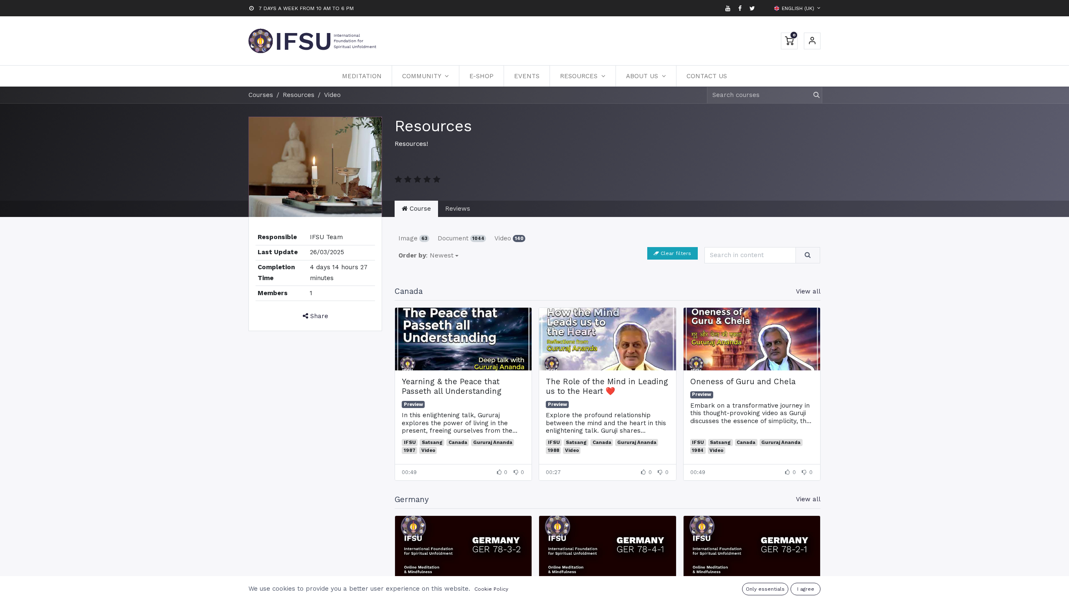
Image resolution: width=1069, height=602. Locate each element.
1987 (409, 450)
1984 (698, 450)
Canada (457, 442)
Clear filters (676, 253)
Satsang (432, 442)
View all (808, 291)
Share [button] (318, 316)
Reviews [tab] (457, 208)
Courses (260, 95)
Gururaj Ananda (492, 442)
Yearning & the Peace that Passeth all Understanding (452, 386)
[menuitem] (362, 76)
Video (509, 238)
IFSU (410, 442)
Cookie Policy (491, 589)
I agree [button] (805, 589)
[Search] (813, 95)
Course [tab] (419, 208)
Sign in (812, 41)
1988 (553, 450)
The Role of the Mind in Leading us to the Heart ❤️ (607, 386)
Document (461, 238)
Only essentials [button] (765, 589)
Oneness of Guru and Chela (742, 381)
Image (413, 238)
